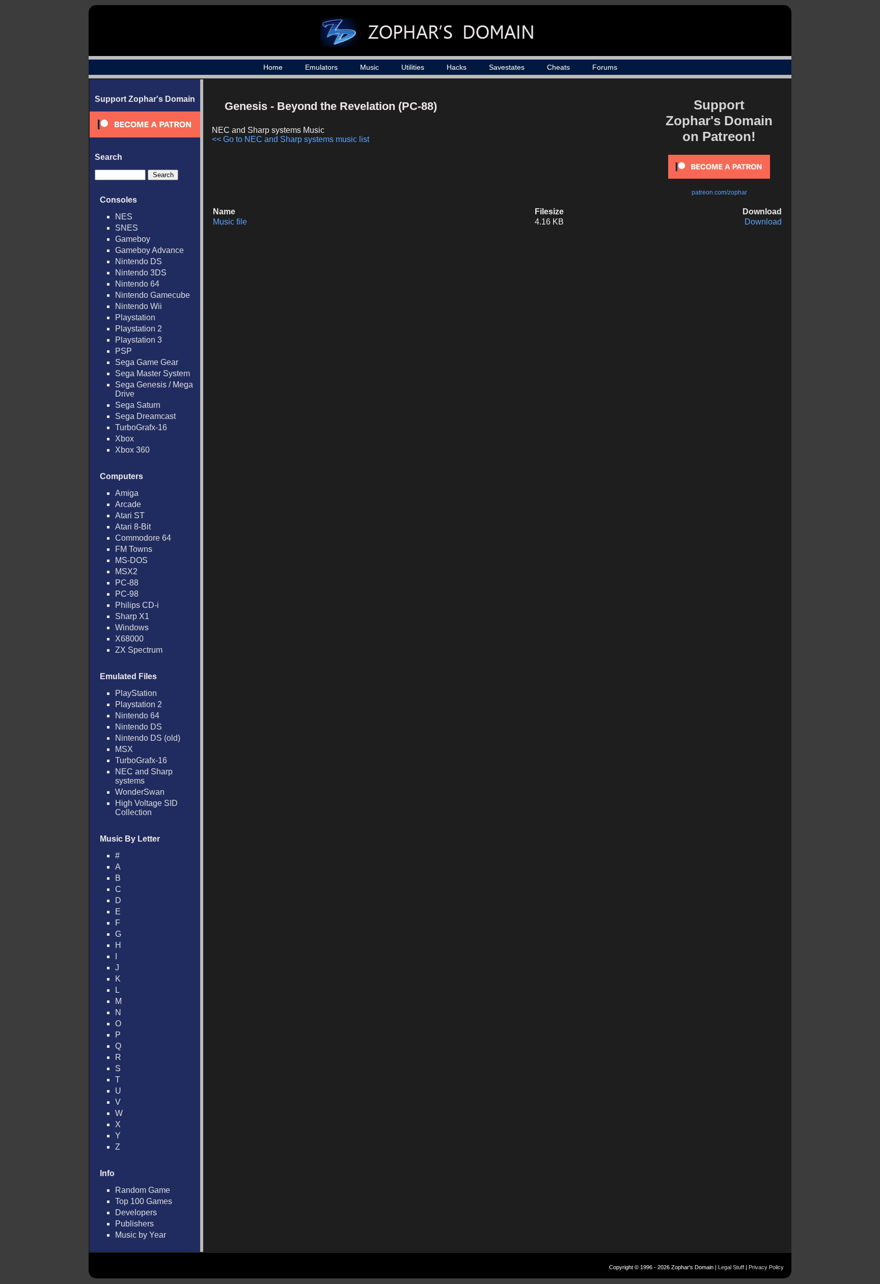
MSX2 (126, 571)
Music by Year (140, 1235)
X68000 (129, 638)
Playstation (135, 317)
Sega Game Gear (146, 362)
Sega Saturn (137, 405)
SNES (126, 228)
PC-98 (127, 594)
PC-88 (127, 582)
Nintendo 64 (137, 284)
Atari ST (130, 515)
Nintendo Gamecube (152, 295)
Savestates (507, 67)
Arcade (128, 504)
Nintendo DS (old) (147, 738)
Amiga (127, 493)
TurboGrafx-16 (141, 427)
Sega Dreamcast (145, 416)
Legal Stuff (731, 1267)
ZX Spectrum (138, 650)
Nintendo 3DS (141, 272)
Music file (230, 221)
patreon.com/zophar (719, 192)
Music (369, 67)
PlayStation (136, 693)
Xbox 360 (132, 449)
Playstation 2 (138, 328)
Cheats (558, 67)
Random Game (142, 1190)
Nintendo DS (138, 261)
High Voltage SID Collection (146, 808)
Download (763, 221)
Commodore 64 (143, 538)
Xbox (124, 438)
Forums (604, 67)
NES (123, 216)
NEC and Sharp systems (144, 776)
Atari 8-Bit (133, 526)
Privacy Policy (766, 1267)
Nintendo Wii (138, 306)
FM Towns (133, 549)
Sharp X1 (132, 616)
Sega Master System (152, 373)
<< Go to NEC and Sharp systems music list (290, 139)
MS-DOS (131, 560)
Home (273, 67)
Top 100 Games (143, 1201)
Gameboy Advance (149, 250)
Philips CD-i (137, 605)
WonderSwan (139, 792)
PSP (123, 351)
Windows (132, 627)
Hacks (456, 67)
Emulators (321, 67)
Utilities (412, 67)
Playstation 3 (138, 340)
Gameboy (132, 239)
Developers (136, 1212)
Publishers (134, 1223)
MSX (124, 749)
